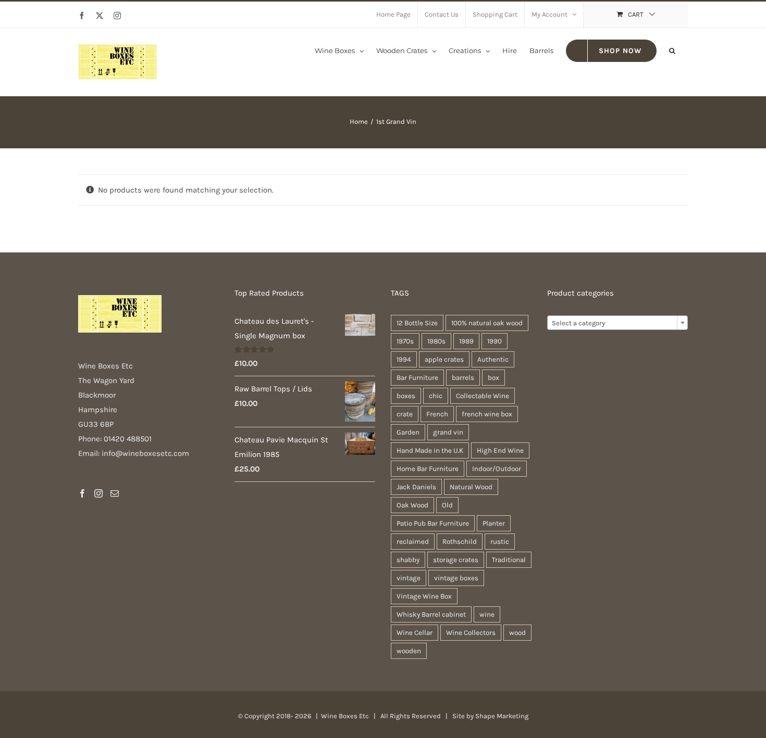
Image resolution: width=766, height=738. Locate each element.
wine (487, 614)
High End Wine (500, 450)
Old (447, 505)
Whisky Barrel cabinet (431, 614)
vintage (409, 578)
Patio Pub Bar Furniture (433, 523)
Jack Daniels (416, 487)
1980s (436, 341)
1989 (466, 341)
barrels (463, 377)
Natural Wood (471, 487)
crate (405, 414)
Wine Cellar (415, 633)
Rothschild (459, 541)
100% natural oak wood (487, 323)
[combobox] (617, 322)
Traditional (509, 560)
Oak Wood (412, 505)
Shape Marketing (501, 716)
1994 (404, 359)
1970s (405, 341)
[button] (672, 50)
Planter (494, 523)
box (493, 377)
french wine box (487, 414)
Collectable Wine (482, 396)
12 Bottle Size (417, 323)
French (437, 414)
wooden (409, 651)
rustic (499, 541)
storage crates (455, 560)
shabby (408, 560)
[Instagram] (98, 493)
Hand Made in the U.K (430, 450)
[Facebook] (82, 493)
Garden (408, 432)
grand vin (448, 432)
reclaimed (413, 541)
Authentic (493, 359)
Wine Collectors (471, 633)
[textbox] (617, 323)
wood (517, 633)
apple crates (444, 359)
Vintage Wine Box (424, 596)
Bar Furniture (417, 377)
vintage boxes (456, 578)
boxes (406, 396)
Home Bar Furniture (428, 469)
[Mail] (114, 493)
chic (435, 396)
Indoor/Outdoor (496, 469)
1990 (494, 341)
